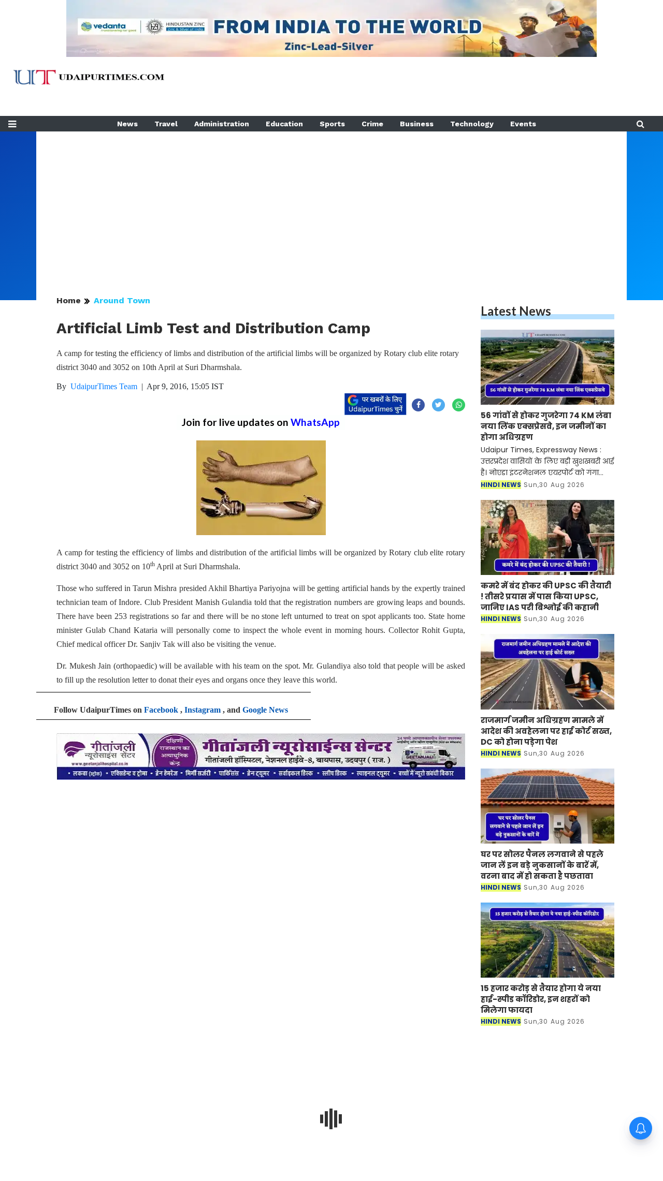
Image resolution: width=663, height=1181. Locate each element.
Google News (265, 709)
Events (523, 124)
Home (68, 300)
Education (284, 124)
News (127, 124)
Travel (166, 124)
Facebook (161, 709)
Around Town (122, 300)
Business (417, 124)
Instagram (202, 709)
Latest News (516, 310)
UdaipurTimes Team (103, 386)
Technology (472, 124)
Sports (332, 124)
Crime (372, 124)
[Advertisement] (331, 203)
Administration (221, 124)
